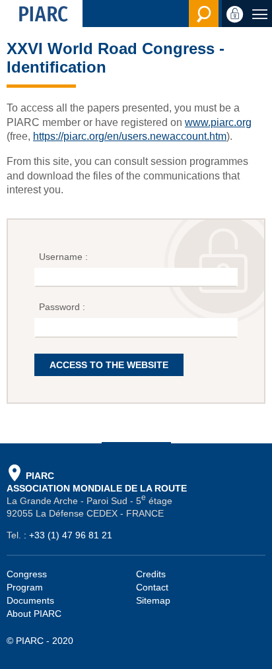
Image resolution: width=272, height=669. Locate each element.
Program (25, 587)
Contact (152, 587)
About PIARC (34, 613)
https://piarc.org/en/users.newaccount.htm (129, 136)
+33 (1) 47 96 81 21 (70, 535)
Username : (64, 256)
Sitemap (153, 600)
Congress (27, 574)
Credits (151, 574)
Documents (30, 600)
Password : (63, 307)
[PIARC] (41, 13)
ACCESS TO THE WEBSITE (109, 365)
